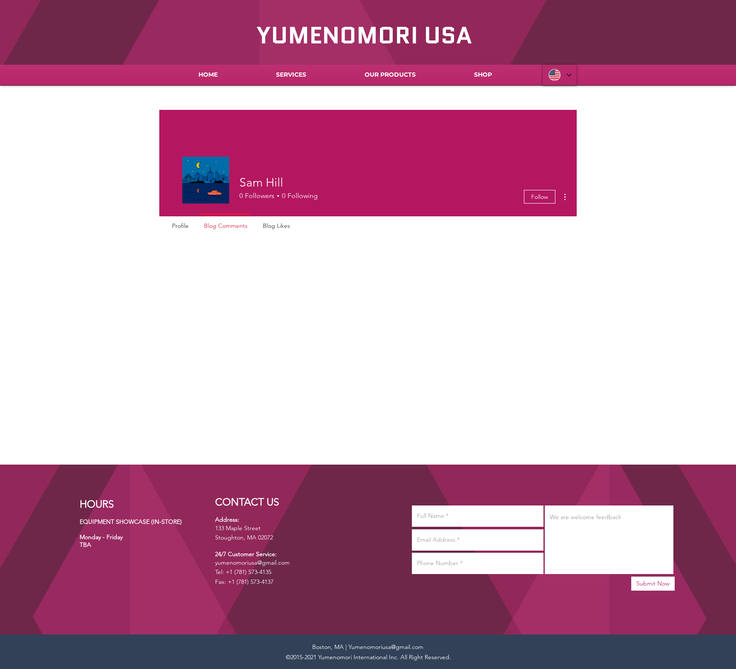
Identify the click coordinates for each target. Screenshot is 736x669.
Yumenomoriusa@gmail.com (385, 647)
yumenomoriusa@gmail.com (252, 562)
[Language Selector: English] (560, 75)
